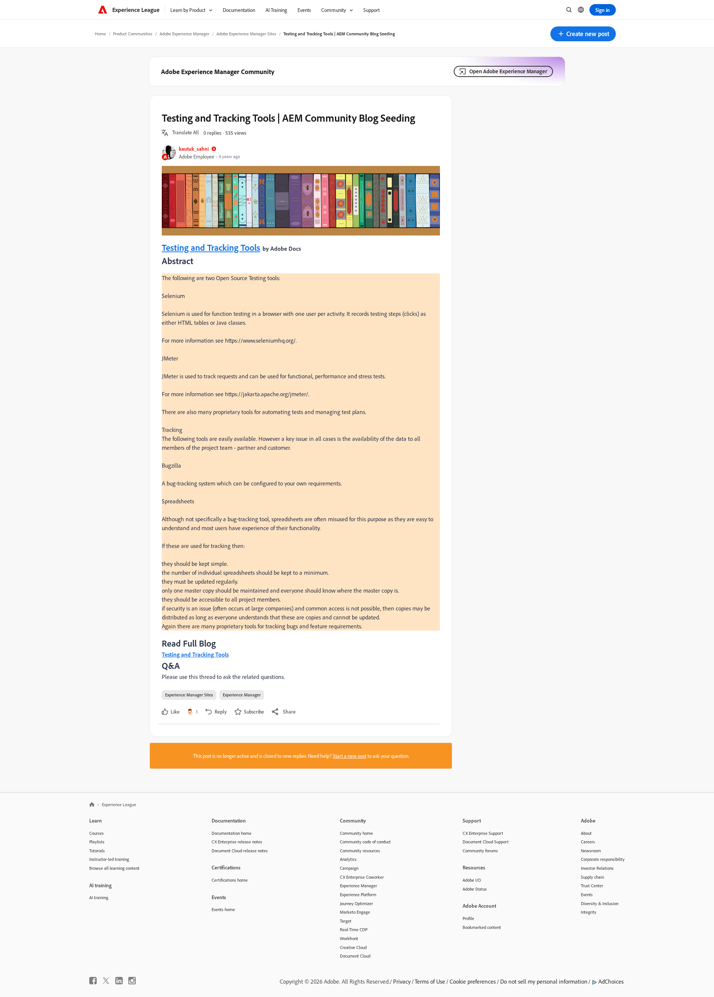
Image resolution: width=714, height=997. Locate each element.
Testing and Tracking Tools (211, 247)
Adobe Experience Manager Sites (246, 33)
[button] (583, 33)
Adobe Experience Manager (184, 33)
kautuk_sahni (194, 148)
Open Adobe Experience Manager (508, 71)
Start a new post (349, 756)
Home (100, 33)
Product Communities (132, 33)
